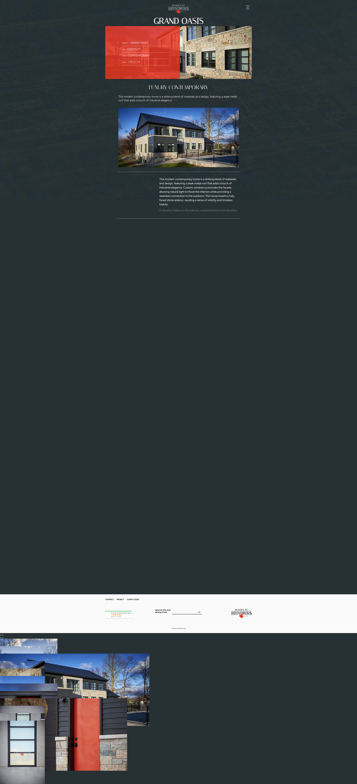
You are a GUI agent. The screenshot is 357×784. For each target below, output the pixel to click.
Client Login (133, 599)
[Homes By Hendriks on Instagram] (234, 600)
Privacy (120, 599)
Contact (109, 599)
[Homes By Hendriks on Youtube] (249, 600)
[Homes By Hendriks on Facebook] (242, 600)
